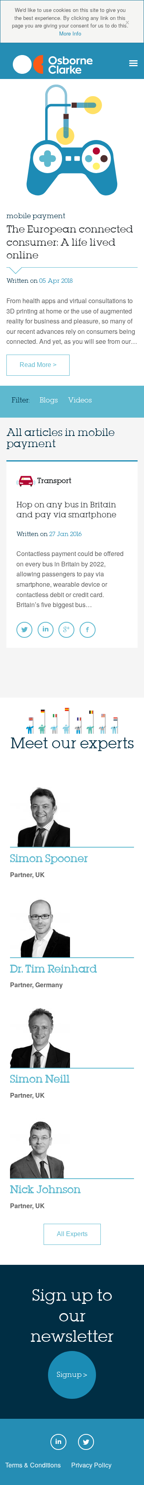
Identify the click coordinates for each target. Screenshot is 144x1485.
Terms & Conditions (33, 1464)
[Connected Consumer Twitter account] (24, 630)
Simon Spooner (49, 859)
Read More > (38, 364)
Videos (80, 400)
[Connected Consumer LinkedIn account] (46, 630)
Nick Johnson (45, 1190)
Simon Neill (40, 1080)
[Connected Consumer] (53, 64)
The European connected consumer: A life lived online (69, 242)
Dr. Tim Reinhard (53, 969)
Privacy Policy (91, 1464)
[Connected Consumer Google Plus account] (66, 630)
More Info (70, 33)
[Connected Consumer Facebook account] (88, 630)
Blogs (49, 400)
